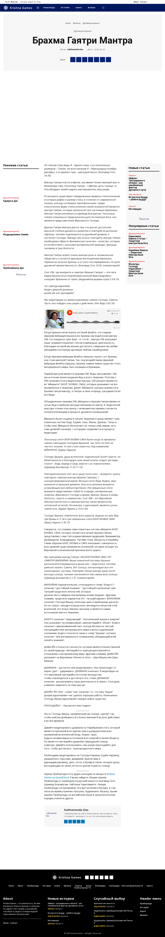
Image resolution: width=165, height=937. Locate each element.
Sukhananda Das (75, 49)
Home (68, 23)
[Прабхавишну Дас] (21, 250)
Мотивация (135, 209)
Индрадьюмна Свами (15, 234)
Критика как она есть (104, 903)
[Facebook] (151, 1)
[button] (103, 7)
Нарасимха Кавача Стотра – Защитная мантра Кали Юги (138, 240)
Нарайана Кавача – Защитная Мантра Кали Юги (138, 253)
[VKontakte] (106, 877)
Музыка (76, 23)
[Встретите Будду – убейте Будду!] (154, 197)
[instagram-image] (53, 840)
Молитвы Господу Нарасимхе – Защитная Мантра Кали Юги (136, 270)
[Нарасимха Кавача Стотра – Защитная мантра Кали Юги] (154, 237)
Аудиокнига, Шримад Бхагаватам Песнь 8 (113, 921)
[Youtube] (160, 1)
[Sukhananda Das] (53, 816)
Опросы (132, 175)
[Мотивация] (154, 207)
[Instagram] (154, 1)
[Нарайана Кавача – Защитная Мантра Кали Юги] (154, 251)
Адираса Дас (10, 200)
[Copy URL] (108, 59)
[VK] (78, 59)
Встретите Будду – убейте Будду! (138, 198)
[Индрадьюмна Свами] (21, 217)
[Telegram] (157, 1)
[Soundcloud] (74, 821)
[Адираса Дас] (21, 183)
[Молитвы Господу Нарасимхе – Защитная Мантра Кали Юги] (154, 265)
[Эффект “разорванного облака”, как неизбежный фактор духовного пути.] (154, 179)
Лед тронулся (135, 194)
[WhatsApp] (90, 59)
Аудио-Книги (99, 916)
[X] (102, 59)
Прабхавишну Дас (13, 267)
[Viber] (96, 59)
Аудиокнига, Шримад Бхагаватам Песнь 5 (113, 911)
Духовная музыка (91, 23)
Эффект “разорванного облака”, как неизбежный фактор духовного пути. (138, 184)
